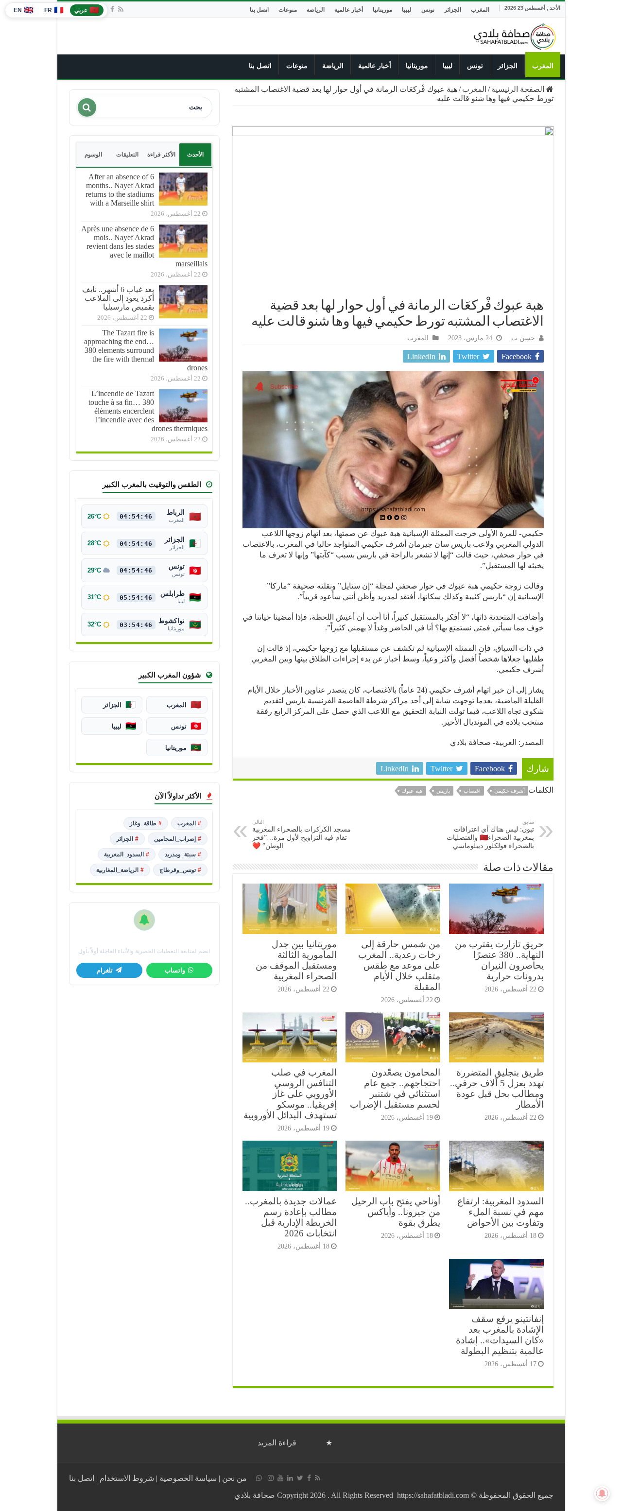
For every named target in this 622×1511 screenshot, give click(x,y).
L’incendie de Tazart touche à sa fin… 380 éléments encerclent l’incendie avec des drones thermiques (147, 411)
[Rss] (120, 9)
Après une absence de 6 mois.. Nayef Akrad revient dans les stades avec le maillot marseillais (144, 246)
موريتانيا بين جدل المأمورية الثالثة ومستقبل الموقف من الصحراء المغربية (296, 960)
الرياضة (316, 10)
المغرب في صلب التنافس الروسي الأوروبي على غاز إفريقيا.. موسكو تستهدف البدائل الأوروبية (290, 1093)
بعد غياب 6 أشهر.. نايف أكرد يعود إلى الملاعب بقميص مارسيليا (118, 298)
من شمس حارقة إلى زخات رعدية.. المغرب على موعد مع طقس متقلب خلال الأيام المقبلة (399, 965)
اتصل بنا (259, 10)
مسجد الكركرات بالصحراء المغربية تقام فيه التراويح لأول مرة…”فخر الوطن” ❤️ (301, 834)
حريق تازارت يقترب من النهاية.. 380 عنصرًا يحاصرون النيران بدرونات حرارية (499, 960)
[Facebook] (112, 9)
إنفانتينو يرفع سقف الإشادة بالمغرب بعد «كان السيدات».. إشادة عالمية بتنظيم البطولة (500, 1335)
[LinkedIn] (290, 1478)
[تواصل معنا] (259, 1478)
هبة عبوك (412, 791)
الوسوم (93, 154)
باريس (443, 791)
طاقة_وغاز (146, 823)
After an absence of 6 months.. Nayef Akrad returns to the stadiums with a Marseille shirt (120, 190)
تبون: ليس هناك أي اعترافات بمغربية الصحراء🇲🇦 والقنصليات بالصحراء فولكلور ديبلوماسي (490, 834)
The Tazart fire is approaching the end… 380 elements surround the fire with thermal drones (145, 350)
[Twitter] (300, 1478)
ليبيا (407, 10)
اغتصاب (472, 791)
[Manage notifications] (602, 1493)
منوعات (287, 10)
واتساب (175, 970)
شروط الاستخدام (127, 1478)
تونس (427, 10)
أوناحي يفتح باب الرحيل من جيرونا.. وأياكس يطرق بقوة (395, 1212)
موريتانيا (382, 10)
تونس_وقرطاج (180, 870)
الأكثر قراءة (161, 154)
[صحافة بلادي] (515, 34)
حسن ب (523, 338)
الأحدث (195, 154)
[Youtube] (280, 1478)
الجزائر (452, 10)
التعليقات (127, 154)
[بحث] (87, 107)
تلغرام (105, 970)
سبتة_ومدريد (183, 854)
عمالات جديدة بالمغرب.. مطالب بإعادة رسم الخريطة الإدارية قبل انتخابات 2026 (291, 1217)
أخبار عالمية (348, 10)
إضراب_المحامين (177, 838)
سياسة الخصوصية (188, 1478)
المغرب (480, 10)
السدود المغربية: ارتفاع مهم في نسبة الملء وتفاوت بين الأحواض (500, 1212)
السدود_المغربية (126, 854)
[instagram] (271, 1478)
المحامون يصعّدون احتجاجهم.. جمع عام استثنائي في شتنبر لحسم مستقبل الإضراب (395, 1088)
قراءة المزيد (277, 1442)
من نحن (234, 1478)
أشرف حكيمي (509, 791)
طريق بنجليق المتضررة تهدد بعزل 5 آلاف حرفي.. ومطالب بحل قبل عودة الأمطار (497, 1088)
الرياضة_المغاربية (120, 870)
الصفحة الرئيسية (518, 89)
